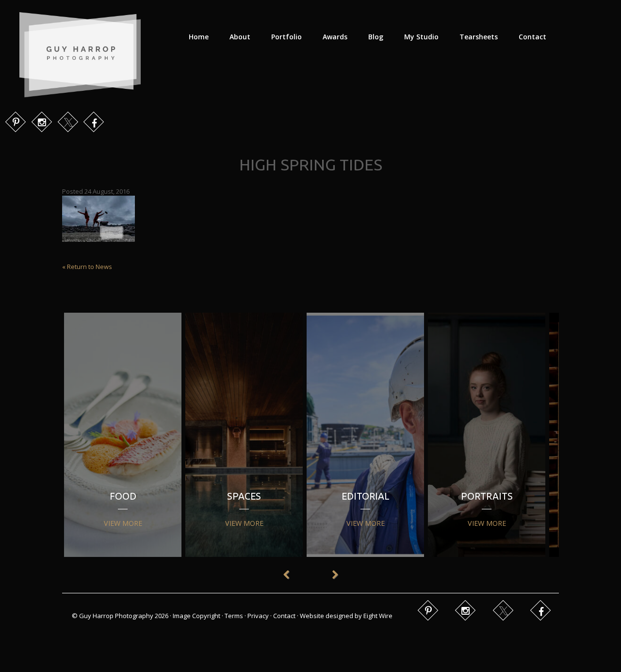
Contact (532, 36)
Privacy (258, 615)
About (239, 36)
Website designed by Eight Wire (346, 615)
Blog (375, 36)
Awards (335, 36)
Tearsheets (478, 36)
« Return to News (87, 266)
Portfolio (286, 36)
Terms (234, 615)
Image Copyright (196, 615)
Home (199, 36)
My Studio (421, 36)
